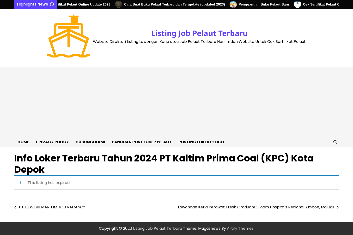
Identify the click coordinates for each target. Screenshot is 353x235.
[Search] (335, 142)
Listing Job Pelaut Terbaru (199, 33)
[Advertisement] (176, 100)
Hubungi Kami (90, 142)
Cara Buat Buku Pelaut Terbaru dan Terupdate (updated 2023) (171, 4)
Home (23, 142)
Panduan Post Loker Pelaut (142, 142)
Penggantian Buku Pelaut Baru (261, 4)
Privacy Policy (52, 142)
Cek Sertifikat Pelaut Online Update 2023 (74, 4)
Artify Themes (240, 228)
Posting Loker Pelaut (201, 142)
